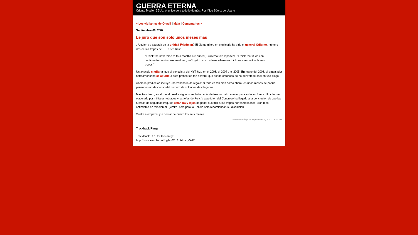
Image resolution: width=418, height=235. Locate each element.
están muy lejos (185, 102)
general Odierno (256, 44)
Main (177, 23)
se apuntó (163, 75)
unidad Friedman (181, 44)
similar (155, 71)
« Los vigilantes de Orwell (153, 23)
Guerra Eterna (166, 6)
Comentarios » (192, 23)
